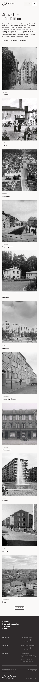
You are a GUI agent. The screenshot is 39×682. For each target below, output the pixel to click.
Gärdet (5, 501)
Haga (4, 602)
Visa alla (5, 41)
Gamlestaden (7, 450)
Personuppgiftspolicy (8, 669)
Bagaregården (7, 247)
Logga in (14, 671)
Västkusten (14, 41)
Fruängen (5, 348)
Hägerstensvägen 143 (28, 645)
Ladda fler (19, 608)
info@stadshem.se (27, 642)
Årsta (4, 145)
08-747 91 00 (25, 640)
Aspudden (6, 196)
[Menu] (34, 4)
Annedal (5, 95)
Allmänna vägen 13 (29, 657)
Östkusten (23, 41)
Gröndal (5, 551)
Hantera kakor (6, 671)
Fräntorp (5, 298)
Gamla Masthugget (9, 399)
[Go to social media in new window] (29, 670)
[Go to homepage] (8, 4)
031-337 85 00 (25, 659)
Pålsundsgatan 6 (26, 637)
